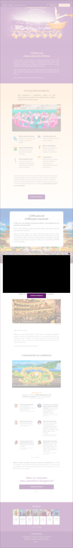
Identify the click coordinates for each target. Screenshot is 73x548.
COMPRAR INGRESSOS (36, 295)
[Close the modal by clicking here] (69, 254)
